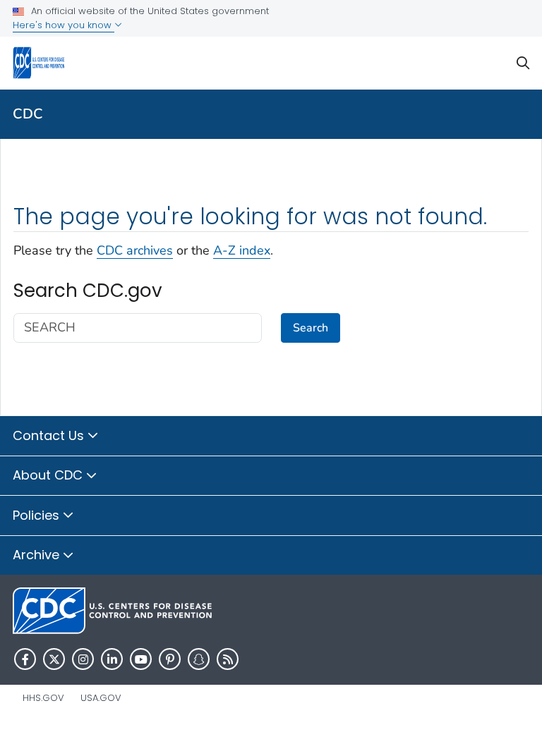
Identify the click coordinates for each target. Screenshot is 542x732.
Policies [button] (38, 515)
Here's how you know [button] (63, 25)
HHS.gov (43, 697)
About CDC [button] (49, 475)
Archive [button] (38, 554)
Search (310, 328)
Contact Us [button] (50, 435)
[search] (523, 63)
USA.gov (100, 697)
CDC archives (135, 250)
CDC (28, 113)
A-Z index (241, 250)
